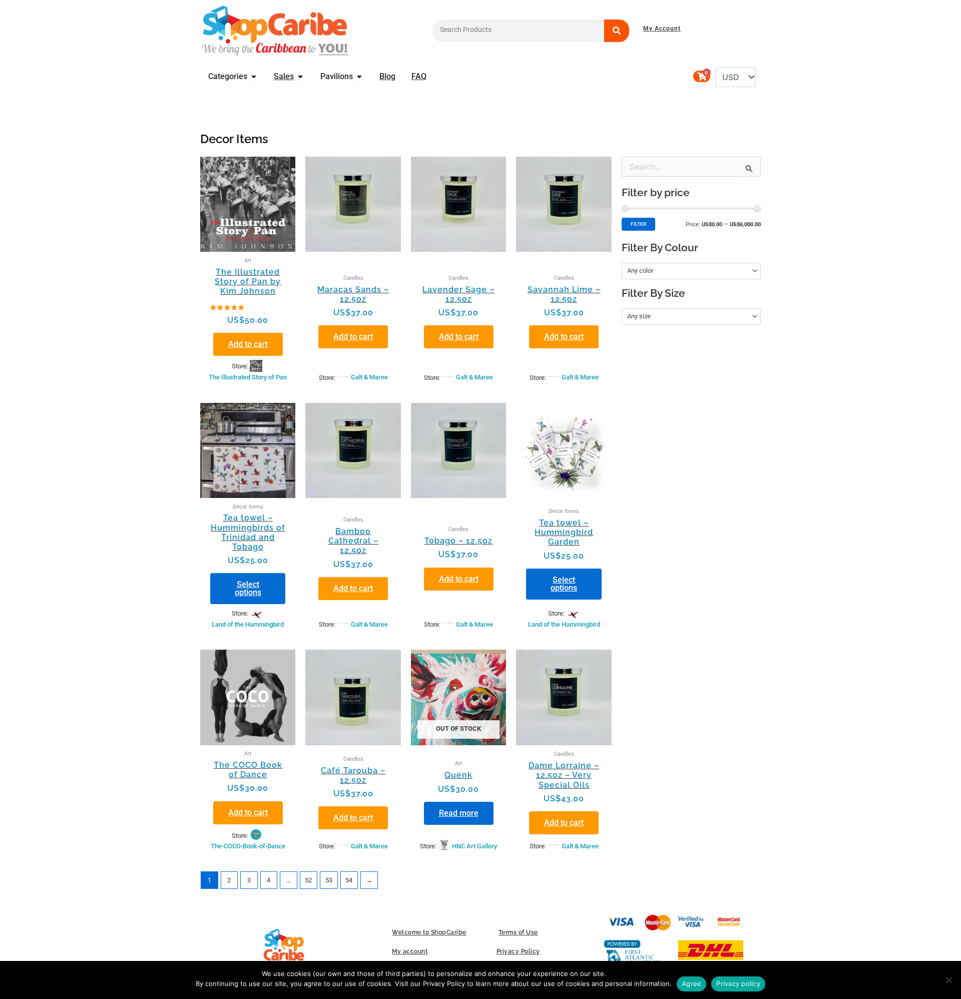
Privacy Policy (518, 951)
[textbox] (687, 270)
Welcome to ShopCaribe (429, 932)
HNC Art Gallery (474, 846)
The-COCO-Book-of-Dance (248, 846)
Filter (638, 224)
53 (328, 880)
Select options (248, 588)
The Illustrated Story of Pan (248, 377)
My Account (662, 28)
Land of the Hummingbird (248, 624)
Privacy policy (738, 983)
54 (348, 880)
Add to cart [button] (248, 344)
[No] (948, 980)
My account (409, 951)
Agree (691, 983)
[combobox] (691, 271)
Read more (458, 813)
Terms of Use (518, 932)
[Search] (616, 31)
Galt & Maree (369, 377)
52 (308, 880)
